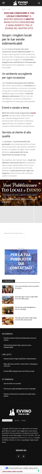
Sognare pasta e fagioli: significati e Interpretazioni (20, 359)
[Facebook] (18, 456)
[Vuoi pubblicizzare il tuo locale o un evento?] (21, 193)
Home (4, 9)
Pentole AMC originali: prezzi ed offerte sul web (19, 371)
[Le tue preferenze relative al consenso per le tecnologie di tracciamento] (38, 470)
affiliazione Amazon (26, 438)
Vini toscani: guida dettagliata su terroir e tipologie (20, 389)
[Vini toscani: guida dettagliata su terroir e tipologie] (7, 310)
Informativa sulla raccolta (13, 471)
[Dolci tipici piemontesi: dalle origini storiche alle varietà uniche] (7, 321)
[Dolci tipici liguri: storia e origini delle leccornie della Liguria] (7, 300)
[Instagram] (23, 456)
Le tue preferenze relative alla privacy (23, 468)
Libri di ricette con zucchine (12, 383)
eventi (33, 113)
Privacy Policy (8, 420)
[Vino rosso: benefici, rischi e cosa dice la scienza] (7, 289)
